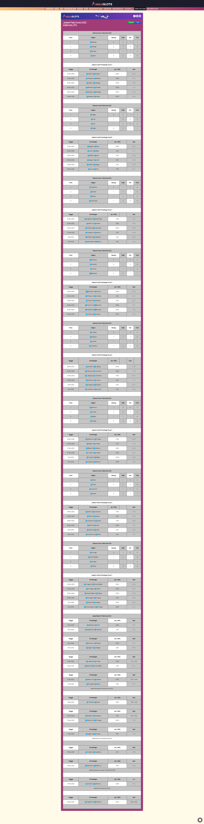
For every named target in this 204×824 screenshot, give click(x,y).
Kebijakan (80, 8)
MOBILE (56, 8)
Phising (86, 8)
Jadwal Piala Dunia (140, 8)
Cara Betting (107, 8)
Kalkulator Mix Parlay (96, 8)
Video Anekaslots (117, 8)
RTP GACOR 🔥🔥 (129, 8)
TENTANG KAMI (49, 8)
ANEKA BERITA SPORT (152, 8)
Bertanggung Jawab (70, 8)
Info (61, 8)
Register (131, 22)
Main (138, 22)
